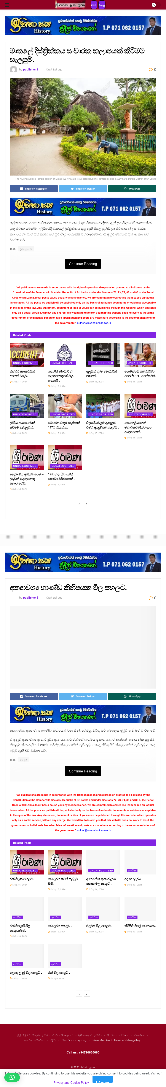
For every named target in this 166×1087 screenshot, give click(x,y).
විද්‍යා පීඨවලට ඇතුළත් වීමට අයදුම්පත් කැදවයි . (102, 425)
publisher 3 (30, 597)
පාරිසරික (109, 1035)
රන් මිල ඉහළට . (59, 972)
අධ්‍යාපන (125, 1035)
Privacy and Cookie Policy (71, 1082)
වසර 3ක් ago (54, 69)
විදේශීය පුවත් (40, 1035)
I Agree (102, 1081)
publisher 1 (30, 69)
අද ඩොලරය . (133, 878)
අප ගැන (83, 1040)
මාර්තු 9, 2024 (57, 978)
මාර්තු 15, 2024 (57, 433)
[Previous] (79, 504)
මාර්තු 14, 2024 (96, 889)
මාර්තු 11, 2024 (19, 978)
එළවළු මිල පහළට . (99, 925)
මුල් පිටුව (22, 1035)
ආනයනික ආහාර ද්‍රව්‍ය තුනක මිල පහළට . (100, 881)
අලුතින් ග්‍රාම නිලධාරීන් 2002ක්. (101, 373)
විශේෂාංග (140, 1035)
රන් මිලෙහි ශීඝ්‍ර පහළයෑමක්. (20, 928)
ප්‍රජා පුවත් (26, 249)
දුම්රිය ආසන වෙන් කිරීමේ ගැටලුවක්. (22, 425)
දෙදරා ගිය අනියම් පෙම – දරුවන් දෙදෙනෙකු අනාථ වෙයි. (26, 479)
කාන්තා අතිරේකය (35, 1040)
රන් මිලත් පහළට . (22, 878)
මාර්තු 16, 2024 (57, 386)
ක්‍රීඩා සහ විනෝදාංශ (62, 1040)
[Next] (87, 504)
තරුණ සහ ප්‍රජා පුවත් (87, 1035)
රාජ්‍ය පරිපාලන (61, 1035)
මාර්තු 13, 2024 (134, 884)
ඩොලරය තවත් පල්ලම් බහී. (63, 881)
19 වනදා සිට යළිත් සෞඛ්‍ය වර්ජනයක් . (61, 476)
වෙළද (23, 759)
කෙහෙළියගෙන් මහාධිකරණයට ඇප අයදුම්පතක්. (138, 427)
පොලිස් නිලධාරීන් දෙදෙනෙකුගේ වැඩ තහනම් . (61, 376)
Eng (94, 5)
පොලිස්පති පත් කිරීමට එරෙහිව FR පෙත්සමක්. (140, 373)
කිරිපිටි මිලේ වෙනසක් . (140, 925)
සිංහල (102, 5)
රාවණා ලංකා (87, 1067)
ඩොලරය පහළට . (60, 925)
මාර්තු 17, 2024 (19, 381)
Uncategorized (25, 362)
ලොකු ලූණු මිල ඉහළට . (26, 972)
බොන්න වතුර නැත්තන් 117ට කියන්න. (64, 425)
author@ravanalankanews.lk (94, 323)
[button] (12, 1077)
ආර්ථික (132, 870)
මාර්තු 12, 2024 (57, 931)
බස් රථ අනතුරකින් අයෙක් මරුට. (22, 373)
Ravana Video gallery (127, 1040)
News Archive (101, 1040)
